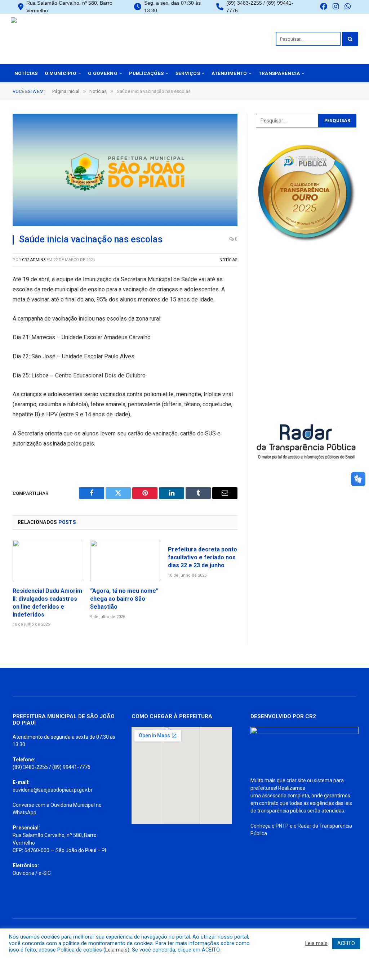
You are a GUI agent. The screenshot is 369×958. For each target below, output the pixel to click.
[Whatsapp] (347, 7)
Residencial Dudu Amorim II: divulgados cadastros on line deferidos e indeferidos (47, 602)
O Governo (102, 73)
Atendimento (229, 73)
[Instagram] (336, 7)
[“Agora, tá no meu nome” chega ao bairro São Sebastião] (125, 560)
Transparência (279, 73)
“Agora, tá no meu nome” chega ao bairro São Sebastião (124, 598)
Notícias (26, 73)
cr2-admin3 (33, 260)
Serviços (187, 73)
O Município (60, 73)
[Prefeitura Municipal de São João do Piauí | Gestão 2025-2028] (63, 39)
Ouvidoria (23, 873)
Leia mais (116, 949)
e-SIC (45, 873)
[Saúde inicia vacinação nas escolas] (125, 170)
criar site (296, 780)
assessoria (274, 795)
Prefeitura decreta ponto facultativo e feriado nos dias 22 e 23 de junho (202, 557)
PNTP (282, 826)
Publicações (146, 73)
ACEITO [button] (346, 943)
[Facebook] (323, 7)
